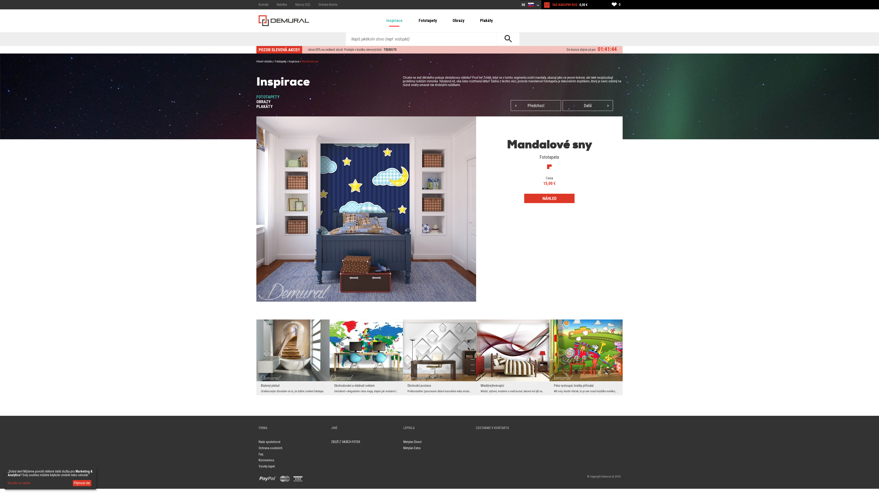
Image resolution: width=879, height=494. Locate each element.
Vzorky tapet (267, 466)
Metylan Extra (412, 448)
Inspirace (394, 20)
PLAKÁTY (264, 106)
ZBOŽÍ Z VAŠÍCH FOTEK (345, 442)
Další (596, 105)
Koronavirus (266, 460)
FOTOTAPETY (267, 96)
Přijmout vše (82, 483)
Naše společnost (269, 442)
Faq (261, 454)
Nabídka (282, 4)
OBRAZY (263, 101)
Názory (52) (302, 4)
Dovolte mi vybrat (19, 483)
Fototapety (428, 20)
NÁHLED (549, 198)
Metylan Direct (412, 442)
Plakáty (486, 20)
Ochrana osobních (270, 448)
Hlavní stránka (264, 61)
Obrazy (458, 20)
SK (523, 5)
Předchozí (529, 105)
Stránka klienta (327, 4)
